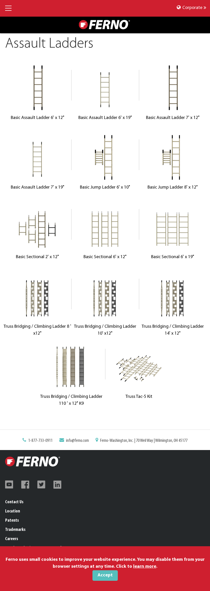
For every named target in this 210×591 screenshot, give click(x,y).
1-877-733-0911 (40, 441)
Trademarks (15, 530)
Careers (11, 539)
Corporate (191, 8)
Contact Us (14, 502)
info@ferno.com (77, 441)
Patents (12, 520)
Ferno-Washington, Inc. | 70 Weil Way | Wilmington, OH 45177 (143, 441)
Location (12, 511)
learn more (144, 566)
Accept (105, 575)
